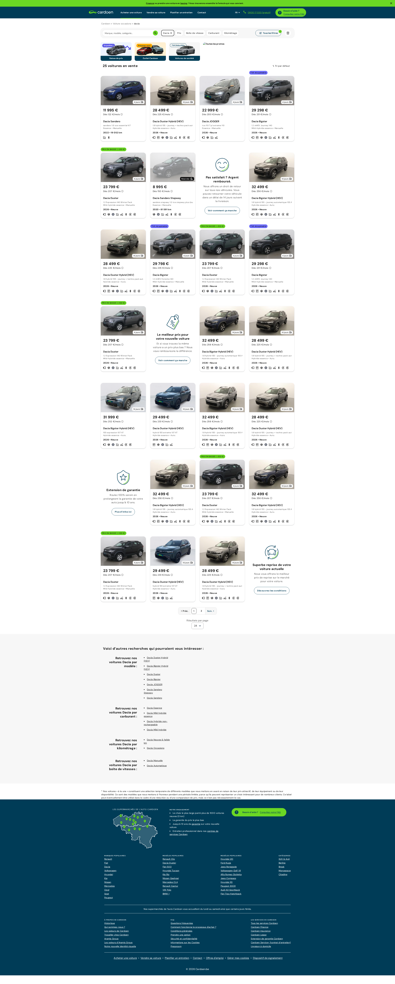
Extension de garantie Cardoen (267, 938)
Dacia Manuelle (155, 760)
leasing (183, 3)
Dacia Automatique (157, 765)
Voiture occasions (122, 23)
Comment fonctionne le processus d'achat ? (193, 927)
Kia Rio (166, 874)
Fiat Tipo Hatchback (231, 893)
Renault (108, 859)
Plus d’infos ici (123, 511)
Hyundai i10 (227, 882)
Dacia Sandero (154, 697)
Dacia (107, 866)
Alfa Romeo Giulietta (231, 874)
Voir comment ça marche (222, 210)
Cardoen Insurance (260, 931)
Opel (106, 889)
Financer (150, 3)
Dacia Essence (154, 708)
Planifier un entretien (181, 12)
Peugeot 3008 (228, 886)
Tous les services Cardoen (264, 923)
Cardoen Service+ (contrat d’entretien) (271, 942)
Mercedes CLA (170, 882)
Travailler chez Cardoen (116, 934)
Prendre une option (181, 934)
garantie (196, 824)
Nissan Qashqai (171, 878)
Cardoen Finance (259, 927)
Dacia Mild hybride (156, 729)
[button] (171, 33)
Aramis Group (111, 938)
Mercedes (109, 886)
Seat (106, 893)
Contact (202, 12)
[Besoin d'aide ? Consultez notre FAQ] (279, 12)
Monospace (285, 870)
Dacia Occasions (155, 748)
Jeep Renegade (229, 866)
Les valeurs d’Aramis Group (118, 942)
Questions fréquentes (182, 923)
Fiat (106, 862)
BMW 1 (166, 893)
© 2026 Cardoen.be (197, 969)
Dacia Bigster (153, 679)
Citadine (283, 874)
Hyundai (108, 874)
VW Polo (167, 889)
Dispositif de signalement (268, 958)
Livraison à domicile (261, 946)
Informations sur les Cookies (185, 942)
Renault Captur (170, 886)
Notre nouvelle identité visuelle (120, 946)
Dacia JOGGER (154, 684)
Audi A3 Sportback (230, 889)
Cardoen (105, 23)
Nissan (107, 882)
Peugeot (108, 897)
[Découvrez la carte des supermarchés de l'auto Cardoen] (135, 847)
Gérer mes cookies (238, 958)
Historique (109, 923)
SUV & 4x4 (284, 859)
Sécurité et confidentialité (184, 938)
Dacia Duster (153, 674)
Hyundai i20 (227, 859)
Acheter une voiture (131, 12)
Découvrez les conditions (271, 590)
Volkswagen (110, 870)
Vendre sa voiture (156, 12)
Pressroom (176, 946)
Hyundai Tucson (171, 870)
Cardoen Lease (258, 934)
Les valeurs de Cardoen (116, 931)
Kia (105, 878)
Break (281, 866)
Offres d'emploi (215, 958)
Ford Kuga (226, 862)
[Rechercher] (155, 33)
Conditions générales (181, 931)
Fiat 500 (167, 866)
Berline (282, 862)
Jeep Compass (228, 878)
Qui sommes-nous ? (114, 927)
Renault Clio (169, 859)
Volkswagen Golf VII (231, 870)
